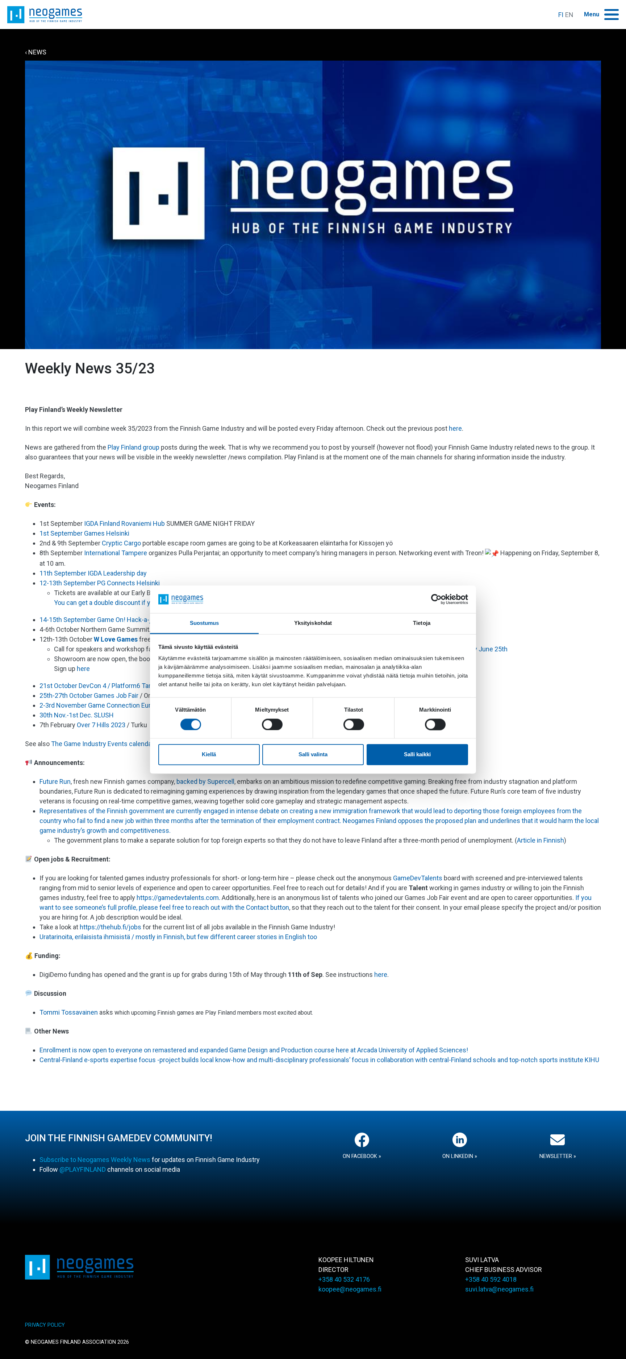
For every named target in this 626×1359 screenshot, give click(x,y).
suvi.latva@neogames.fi (499, 1289)
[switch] (272, 724)
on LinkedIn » (459, 1156)
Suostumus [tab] (204, 623)
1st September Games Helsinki (85, 533)
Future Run (55, 781)
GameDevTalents (417, 878)
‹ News (35, 52)
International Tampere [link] (115, 553)
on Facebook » (362, 1156)
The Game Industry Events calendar (102, 744)
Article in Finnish (540, 840)
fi (560, 15)
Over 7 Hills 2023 (101, 725)
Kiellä (209, 755)
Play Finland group (133, 447)
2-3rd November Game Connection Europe (100, 705)
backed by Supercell (205, 781)
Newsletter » (557, 1156)
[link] (121, 543)
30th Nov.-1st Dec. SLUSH (76, 715)
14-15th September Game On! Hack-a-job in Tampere (115, 619)
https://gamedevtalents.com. (179, 897)
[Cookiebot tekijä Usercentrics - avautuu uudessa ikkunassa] (436, 599)
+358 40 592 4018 (491, 1279)
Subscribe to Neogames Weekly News (94, 1159)
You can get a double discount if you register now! (125, 602)
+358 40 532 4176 (344, 1279)
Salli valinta (313, 755)
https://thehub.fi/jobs (110, 927)
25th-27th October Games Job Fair (88, 695)
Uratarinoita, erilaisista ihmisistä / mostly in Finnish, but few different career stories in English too (178, 937)
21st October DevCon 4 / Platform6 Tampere (103, 685)
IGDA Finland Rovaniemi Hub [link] (125, 523)
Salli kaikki (417, 755)
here (455, 428)
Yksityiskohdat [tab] (313, 623)
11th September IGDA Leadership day (93, 573)
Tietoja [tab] (421, 623)
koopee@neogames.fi (349, 1289)
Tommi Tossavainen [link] (68, 1012)
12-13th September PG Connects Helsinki (99, 583)
